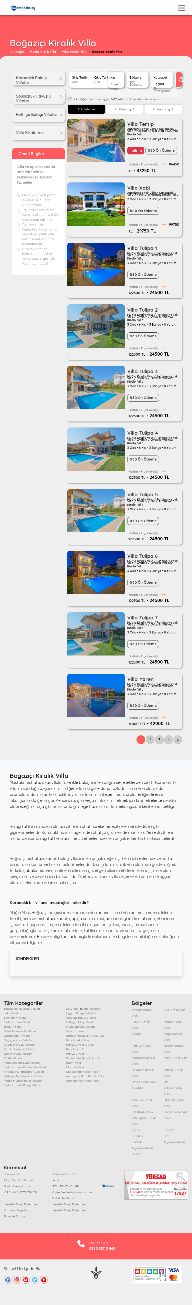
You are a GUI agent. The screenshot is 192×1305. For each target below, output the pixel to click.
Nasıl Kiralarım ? (63, 1174)
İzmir (167, 1118)
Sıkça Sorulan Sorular (18, 1180)
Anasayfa (17, 52)
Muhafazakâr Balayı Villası (22, 1085)
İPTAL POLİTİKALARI (65, 1186)
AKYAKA (137, 1088)
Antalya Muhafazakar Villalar (24, 1071)
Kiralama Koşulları (16, 1210)
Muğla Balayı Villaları (80, 1026)
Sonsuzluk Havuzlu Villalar (22, 1008)
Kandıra (137, 1136)
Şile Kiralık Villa (142, 1112)
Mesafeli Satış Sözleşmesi (21, 1204)
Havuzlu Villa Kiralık (80, 1044)
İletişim (57, 1180)
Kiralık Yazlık (75, 1049)
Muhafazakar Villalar (18, 1022)
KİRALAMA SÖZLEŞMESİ (20, 1192)
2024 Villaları (13, 1058)
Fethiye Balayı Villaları (81, 1022)
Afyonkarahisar (174, 1142)
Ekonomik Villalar (16, 1017)
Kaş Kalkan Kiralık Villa (82, 1071)
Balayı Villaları (14, 1026)
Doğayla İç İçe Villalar (18, 1040)
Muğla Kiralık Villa (43, 52)
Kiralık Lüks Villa (77, 1040)
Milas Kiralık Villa (74, 52)
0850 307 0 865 (102, 1248)
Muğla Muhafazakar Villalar (23, 1080)
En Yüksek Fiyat (163, 109)
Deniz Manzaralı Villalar (20, 1031)
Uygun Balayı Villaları (81, 1013)
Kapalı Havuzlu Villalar (19, 1044)
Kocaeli (169, 1130)
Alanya (137, 1034)
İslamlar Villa (75, 1067)
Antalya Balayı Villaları (81, 1017)
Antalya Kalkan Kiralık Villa (85, 1076)
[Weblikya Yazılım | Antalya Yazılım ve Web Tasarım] (96, 1271)
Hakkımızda (12, 1174)
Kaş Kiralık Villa (175, 1010)
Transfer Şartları (15, 1216)
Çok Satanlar (86, 109)
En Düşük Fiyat (124, 109)
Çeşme (136, 1130)
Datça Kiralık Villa (144, 1082)
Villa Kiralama (76, 1031)
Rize (167, 1136)
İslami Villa (73, 1062)
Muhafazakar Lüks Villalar (22, 1062)
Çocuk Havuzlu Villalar (19, 1049)
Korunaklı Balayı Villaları (83, 1008)
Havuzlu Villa (75, 1053)
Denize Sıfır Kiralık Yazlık (83, 1058)
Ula (166, 1082)
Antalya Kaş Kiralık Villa (82, 1080)
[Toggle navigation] (182, 8)
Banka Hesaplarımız (18, 1186)
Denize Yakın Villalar (18, 1035)
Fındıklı (137, 1142)
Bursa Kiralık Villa (176, 1112)
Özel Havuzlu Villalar (18, 1053)
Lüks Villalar (12, 1013)
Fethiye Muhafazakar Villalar (24, 1076)
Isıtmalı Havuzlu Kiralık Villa (85, 1035)
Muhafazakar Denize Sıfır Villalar (26, 1067)
